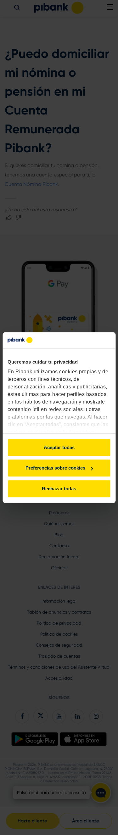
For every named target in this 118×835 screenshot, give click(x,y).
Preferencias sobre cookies (55, 468)
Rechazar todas (59, 488)
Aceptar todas (59, 447)
